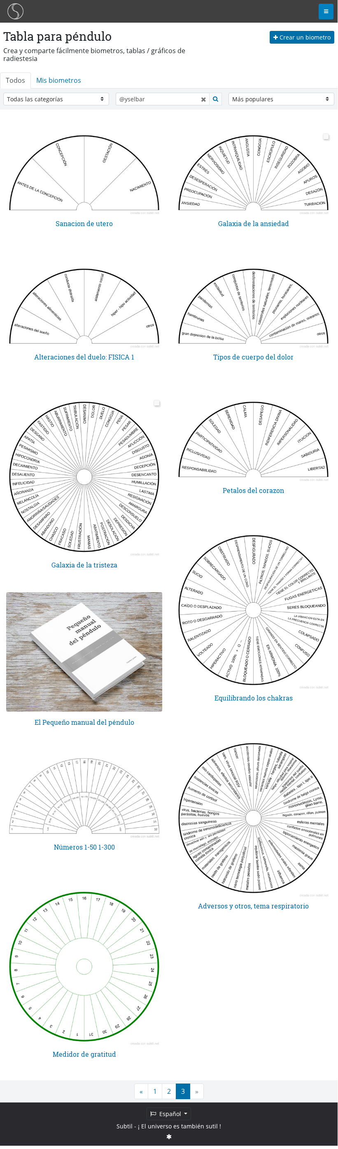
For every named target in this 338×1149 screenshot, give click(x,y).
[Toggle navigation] (326, 11)
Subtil (125, 1126)
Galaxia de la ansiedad (253, 223)
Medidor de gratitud (84, 1054)
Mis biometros (58, 80)
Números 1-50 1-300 (84, 847)
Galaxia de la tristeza (84, 564)
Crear (304, 37)
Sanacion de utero (84, 223)
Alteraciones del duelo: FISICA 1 (84, 357)
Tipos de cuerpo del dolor (253, 357)
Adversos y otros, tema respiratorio (253, 905)
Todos (15, 80)
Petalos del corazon (253, 490)
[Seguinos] (169, 1136)
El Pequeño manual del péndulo (84, 722)
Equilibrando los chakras (253, 698)
